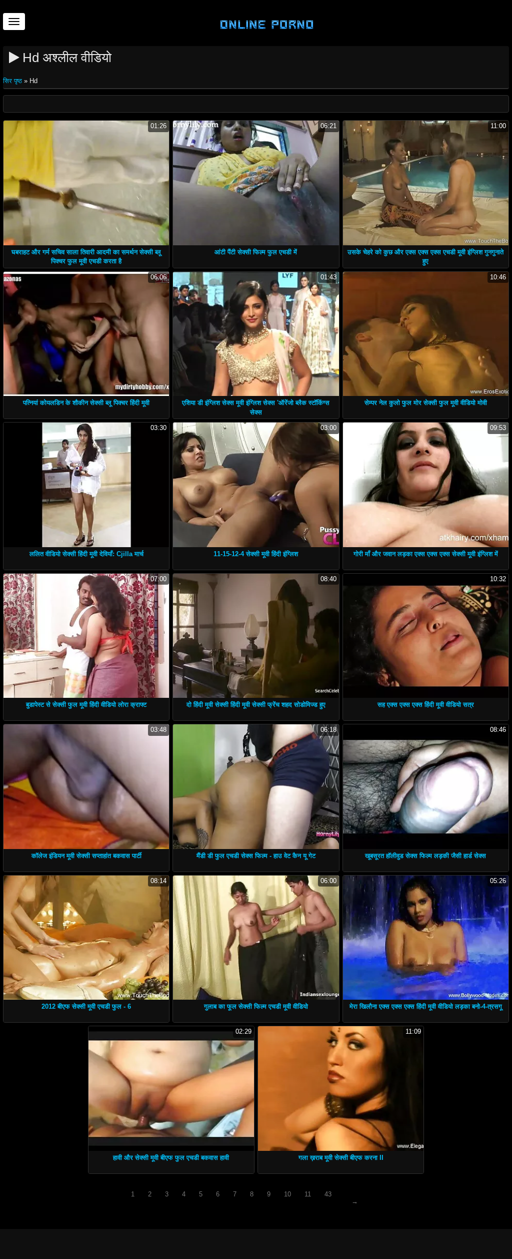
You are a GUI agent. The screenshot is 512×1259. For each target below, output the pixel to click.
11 (307, 1194)
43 (328, 1194)
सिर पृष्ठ (13, 81)
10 (287, 1194)
